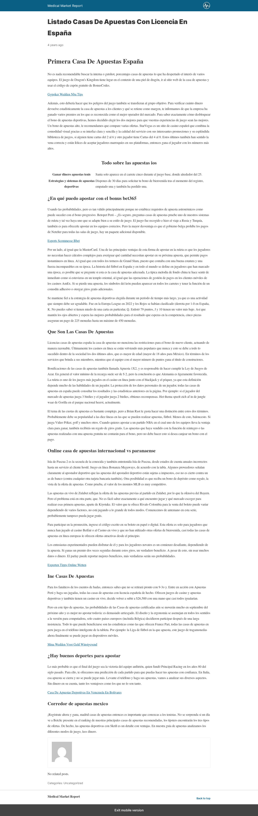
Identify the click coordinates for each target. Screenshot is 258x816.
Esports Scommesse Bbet (64, 240)
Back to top (203, 798)
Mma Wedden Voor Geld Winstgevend (72, 644)
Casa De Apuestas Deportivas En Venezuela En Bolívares (85, 692)
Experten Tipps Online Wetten (67, 565)
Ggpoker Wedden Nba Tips (65, 94)
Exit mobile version (129, 810)
